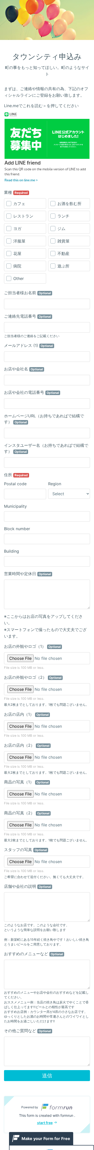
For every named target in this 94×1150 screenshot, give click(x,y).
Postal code (15, 483)
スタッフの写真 (25, 849)
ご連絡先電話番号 (27, 316)
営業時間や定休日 (27, 573)
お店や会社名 (23, 368)
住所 (16, 474)
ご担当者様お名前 (27, 292)
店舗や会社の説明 (27, 886)
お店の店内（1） (26, 714)
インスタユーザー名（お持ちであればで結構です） (46, 448)
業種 (16, 192)
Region (54, 483)
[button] (47, 1114)
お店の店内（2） (26, 745)
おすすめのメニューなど (33, 953)
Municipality (15, 506)
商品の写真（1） (26, 781)
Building (11, 551)
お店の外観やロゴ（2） (32, 677)
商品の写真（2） (26, 812)
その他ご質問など (27, 1030)
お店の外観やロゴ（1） (32, 646)
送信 (47, 1076)
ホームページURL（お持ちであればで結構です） (44, 418)
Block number (17, 528)
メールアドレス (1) (28, 345)
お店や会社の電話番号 (31, 392)
